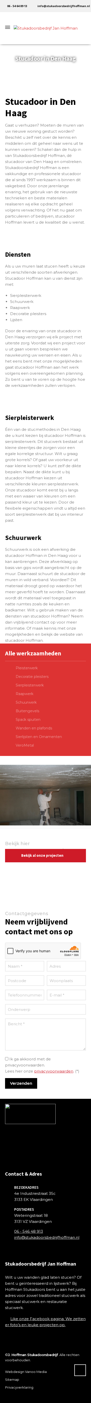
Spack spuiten (28, 719)
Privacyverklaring (19, 1387)
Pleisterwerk (27, 668)
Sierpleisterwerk (30, 685)
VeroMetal (25, 745)
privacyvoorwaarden (53, 1071)
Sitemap (12, 1379)
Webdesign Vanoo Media (26, 1372)
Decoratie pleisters (32, 676)
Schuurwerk (26, 702)
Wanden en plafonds (34, 728)
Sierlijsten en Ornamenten (39, 736)
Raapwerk (24, 694)
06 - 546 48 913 (28, 1231)
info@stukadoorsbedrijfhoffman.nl (63, 6)
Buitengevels (27, 711)
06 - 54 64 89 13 (17, 6)
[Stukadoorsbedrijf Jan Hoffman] (45, 27)
